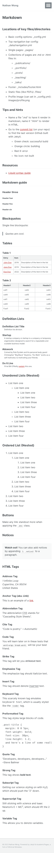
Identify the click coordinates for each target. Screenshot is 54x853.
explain (22, 366)
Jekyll (32, 844)
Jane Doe (7, 267)
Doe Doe (7, 272)
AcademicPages (42, 844)
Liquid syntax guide (19, 172)
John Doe (7, 262)
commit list (26, 129)
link (31, 600)
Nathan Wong (10, 5)
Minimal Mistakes (15, 847)
